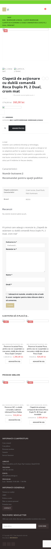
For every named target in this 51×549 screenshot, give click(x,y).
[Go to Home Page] (3, 17)
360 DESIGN (14, 538)
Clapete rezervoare (20, 120)
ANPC (4, 495)
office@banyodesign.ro (9, 476)
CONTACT (7, 508)
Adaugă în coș (18, 128)
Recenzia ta (11, 249)
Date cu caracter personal (10, 501)
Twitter (9, 544)
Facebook (4, 544)
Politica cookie (7, 498)
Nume (9, 275)
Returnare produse (8, 449)
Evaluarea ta (11, 242)
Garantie (5, 452)
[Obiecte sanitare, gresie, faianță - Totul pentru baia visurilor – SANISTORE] (13, 9)
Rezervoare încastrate (12, 344)
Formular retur (7, 504)
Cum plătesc (6, 446)
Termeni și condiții (8, 492)
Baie (11, 120)
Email (9, 284)
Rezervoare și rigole (35, 120)
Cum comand (6, 443)
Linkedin (13, 544)
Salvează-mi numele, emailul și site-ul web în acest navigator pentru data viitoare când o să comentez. (25, 297)
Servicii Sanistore (8, 455)
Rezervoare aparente (12, 405)
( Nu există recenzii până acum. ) (24, 95)
